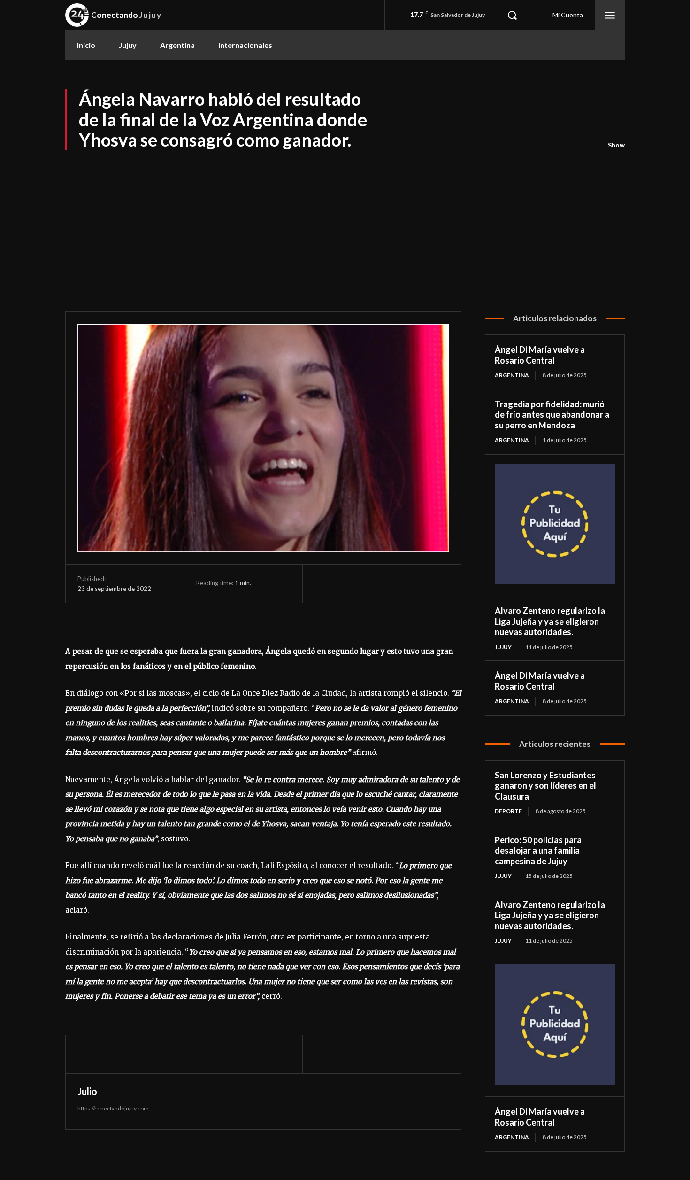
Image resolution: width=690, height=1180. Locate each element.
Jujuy (503, 647)
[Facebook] (323, 583)
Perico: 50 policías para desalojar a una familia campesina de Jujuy (538, 850)
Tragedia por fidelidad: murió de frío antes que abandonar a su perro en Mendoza (552, 414)
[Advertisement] (345, 222)
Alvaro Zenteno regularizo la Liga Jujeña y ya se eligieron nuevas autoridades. (550, 621)
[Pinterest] (367, 583)
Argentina (512, 375)
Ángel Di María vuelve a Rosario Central (540, 354)
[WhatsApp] (388, 583)
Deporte (508, 811)
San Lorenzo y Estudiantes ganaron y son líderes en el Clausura (545, 785)
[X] (345, 583)
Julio (87, 1091)
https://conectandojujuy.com (113, 1108)
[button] (512, 15)
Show (616, 145)
